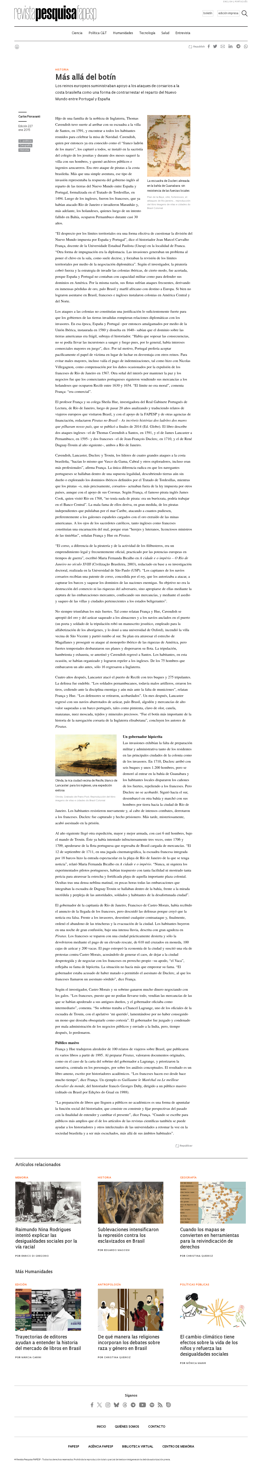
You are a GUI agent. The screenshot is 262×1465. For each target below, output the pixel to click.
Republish (199, 47)
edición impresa (228, 13)
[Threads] (125, 1405)
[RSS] (159, 1405)
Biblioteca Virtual (138, 1446)
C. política (26, 141)
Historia (24, 150)
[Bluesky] (116, 1405)
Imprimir (17, 47)
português (241, 2)
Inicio (102, 1426)
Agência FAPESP (101, 1446)
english (228, 2)
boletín (207, 13)
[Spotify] (152, 1405)
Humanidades (123, 33)
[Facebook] (93, 1405)
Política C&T (98, 33)
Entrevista (182, 33)
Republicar (186, 1146)
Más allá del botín (85, 78)
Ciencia (77, 33)
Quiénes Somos (127, 1426)
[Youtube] (142, 1405)
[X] (100, 1405)
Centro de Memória (178, 1446)
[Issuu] (167, 1405)
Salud (165, 33)
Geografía (25, 145)
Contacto (156, 1426)
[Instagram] (107, 1405)
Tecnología (147, 33)
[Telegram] (133, 1405)
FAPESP (74, 1446)
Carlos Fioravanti (29, 116)
